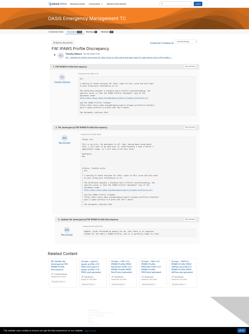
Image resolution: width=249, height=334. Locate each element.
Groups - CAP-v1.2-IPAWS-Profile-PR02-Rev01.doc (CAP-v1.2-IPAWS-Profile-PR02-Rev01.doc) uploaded (121, 266)
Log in (198, 4)
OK (242, 330)
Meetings (91, 32)
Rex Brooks (64, 142)
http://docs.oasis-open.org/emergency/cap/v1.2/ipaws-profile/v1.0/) (114, 98)
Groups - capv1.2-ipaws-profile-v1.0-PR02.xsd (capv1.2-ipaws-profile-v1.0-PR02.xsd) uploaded (91, 266)
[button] (96, 4)
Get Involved (131, 310)
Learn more (90, 330)
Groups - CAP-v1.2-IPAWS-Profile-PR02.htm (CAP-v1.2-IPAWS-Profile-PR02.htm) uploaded (151, 266)
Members (107, 32)
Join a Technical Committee (137, 318)
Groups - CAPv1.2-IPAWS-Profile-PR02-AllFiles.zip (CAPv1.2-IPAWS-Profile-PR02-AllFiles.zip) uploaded (182, 266)
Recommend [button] (190, 66)
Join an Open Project (135, 314)
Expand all (155, 43)
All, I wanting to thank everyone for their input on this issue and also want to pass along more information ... (118, 57)
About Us (167, 310)
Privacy (166, 313)
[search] (162, 4)
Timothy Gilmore (62, 82)
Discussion (74, 32)
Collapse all (168, 43)
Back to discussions (63, 43)
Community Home (56, 32)
